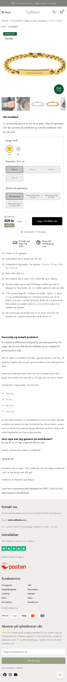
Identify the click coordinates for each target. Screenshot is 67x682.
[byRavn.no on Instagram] (9, 675)
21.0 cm (33, 169)
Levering (5, 593)
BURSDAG (10, 33)
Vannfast (9, 38)
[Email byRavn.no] (14, 675)
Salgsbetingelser (9, 589)
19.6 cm (14, 169)
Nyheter (31, 593)
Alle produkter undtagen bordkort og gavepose (29, 20)
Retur (30, 597)
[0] (61, 12)
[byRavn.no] (33, 12)
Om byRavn (7, 602)
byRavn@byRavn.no (17, 520)
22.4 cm (51, 169)
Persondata (33, 589)
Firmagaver (7, 585)
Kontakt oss (33, 602)
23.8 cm (14, 178)
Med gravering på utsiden (33, 196)
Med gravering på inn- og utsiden (14, 204)
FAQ (4, 597)
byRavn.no (13, 608)
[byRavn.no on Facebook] (4, 675)
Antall (19, 221)
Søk (29, 585)
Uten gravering (14, 196)
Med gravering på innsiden (51, 196)
